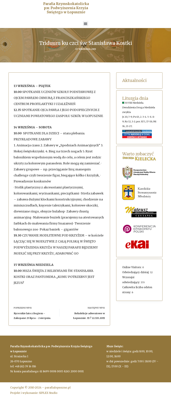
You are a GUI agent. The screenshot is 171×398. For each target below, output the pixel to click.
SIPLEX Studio (48, 392)
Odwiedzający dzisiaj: (136, 272)
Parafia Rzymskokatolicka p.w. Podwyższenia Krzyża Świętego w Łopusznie (66, 8)
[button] (85, 23)
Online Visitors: (132, 267)
